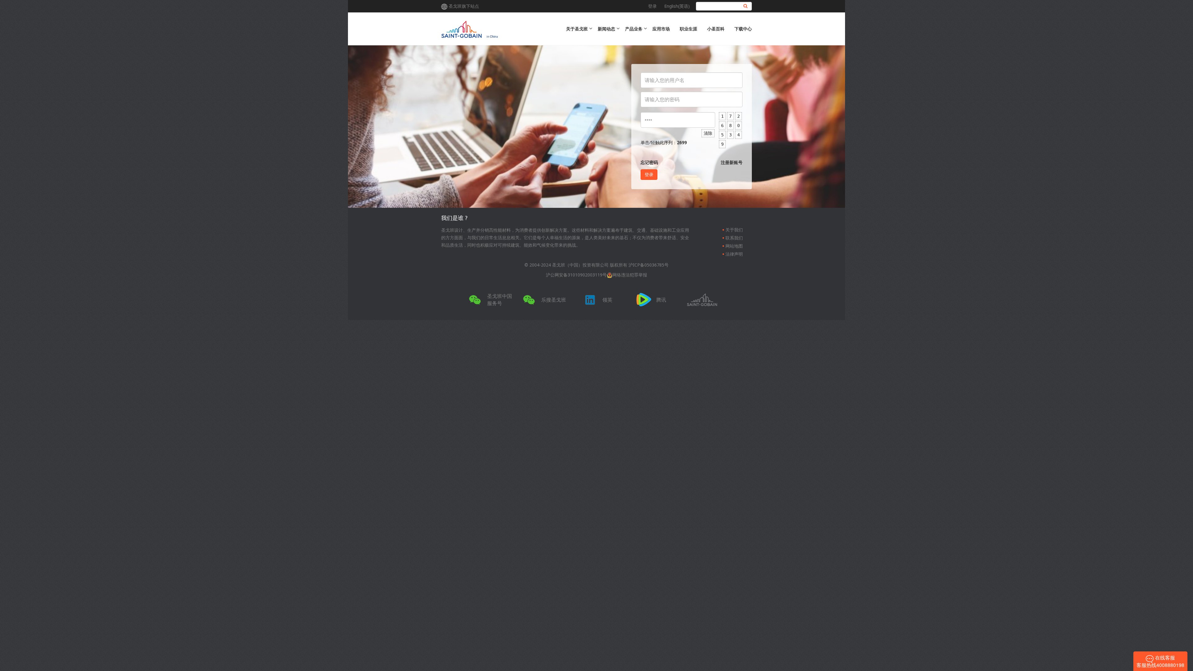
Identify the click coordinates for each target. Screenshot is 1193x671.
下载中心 (743, 29)
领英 (607, 299)
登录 (652, 6)
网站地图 (734, 246)
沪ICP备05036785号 (648, 265)
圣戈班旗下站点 (464, 6)
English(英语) (677, 6)
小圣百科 (715, 29)
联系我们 (734, 238)
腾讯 (661, 299)
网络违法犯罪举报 (629, 275)
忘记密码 (649, 162)
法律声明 (734, 254)
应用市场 (661, 29)
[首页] (494, 28)
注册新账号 (732, 162)
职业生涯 (688, 29)
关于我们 (734, 230)
